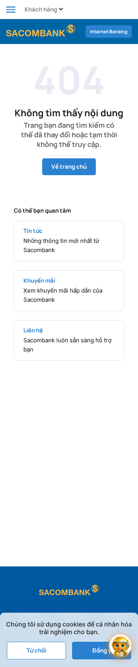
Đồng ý (101, 650)
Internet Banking (108, 31)
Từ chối (36, 650)
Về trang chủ (69, 167)
